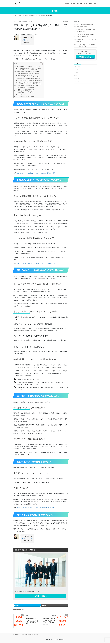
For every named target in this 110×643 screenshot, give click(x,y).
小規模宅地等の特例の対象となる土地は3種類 (29, 82)
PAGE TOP (106, 622)
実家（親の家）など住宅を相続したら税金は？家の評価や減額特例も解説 (84, 35)
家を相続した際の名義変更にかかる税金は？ (26, 85)
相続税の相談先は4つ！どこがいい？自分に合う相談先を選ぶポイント (85, 40)
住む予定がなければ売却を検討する (24, 91)
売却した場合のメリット (24, 94)
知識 (75, 75)
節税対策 (76, 82)
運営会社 (36, 634)
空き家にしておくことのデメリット (26, 92)
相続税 (65, 21)
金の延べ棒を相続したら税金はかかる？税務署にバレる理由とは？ (49, 620)
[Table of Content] (41, 63)
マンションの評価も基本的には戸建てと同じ (28, 77)
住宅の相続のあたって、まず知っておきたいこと (27, 66)
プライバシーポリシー (26, 634)
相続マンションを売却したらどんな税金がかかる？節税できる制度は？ (36, 507)
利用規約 (17, 634)
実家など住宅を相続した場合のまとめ (24, 96)
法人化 (76, 69)
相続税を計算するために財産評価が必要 (27, 69)
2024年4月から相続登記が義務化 (26, 89)
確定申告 (76, 78)
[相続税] (19, 619)
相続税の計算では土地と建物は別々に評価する (27, 71)
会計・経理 (77, 66)
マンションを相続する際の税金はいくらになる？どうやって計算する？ (36, 263)
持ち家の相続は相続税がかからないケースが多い (29, 68)
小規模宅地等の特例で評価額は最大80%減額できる (30, 80)
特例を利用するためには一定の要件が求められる (29, 84)
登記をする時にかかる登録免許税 (26, 87)
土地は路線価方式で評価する (25, 75)
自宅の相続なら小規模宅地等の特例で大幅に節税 (27, 78)
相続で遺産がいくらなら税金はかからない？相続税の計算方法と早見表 (36, 173)
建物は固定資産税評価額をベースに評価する (28, 73)
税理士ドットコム (27, 40)
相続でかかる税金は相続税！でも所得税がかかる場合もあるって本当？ (84, 25)
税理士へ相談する (41, 596)
